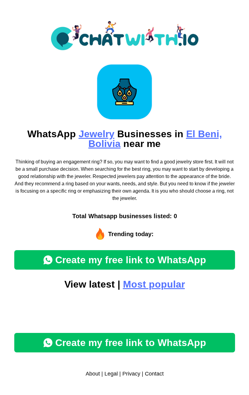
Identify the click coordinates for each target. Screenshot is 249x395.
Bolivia (104, 143)
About (93, 374)
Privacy (131, 374)
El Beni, (204, 133)
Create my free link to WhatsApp (130, 259)
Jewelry (96, 133)
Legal (111, 374)
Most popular (154, 284)
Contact (154, 374)
